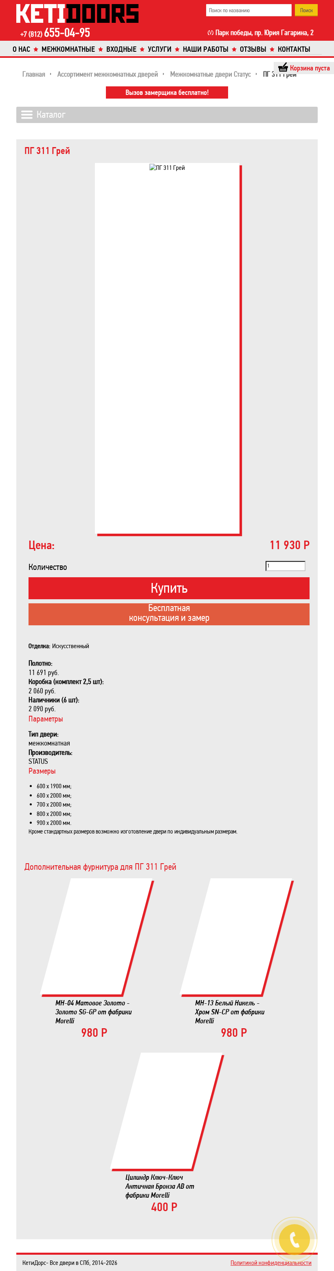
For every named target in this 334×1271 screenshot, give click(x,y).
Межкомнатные (68, 49)
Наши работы (206, 49)
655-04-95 (55, 33)
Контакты (294, 49)
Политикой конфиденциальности (271, 1263)
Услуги (159, 49)
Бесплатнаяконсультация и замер (169, 613)
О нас (21, 49)
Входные (121, 49)
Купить (169, 588)
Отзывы (253, 49)
